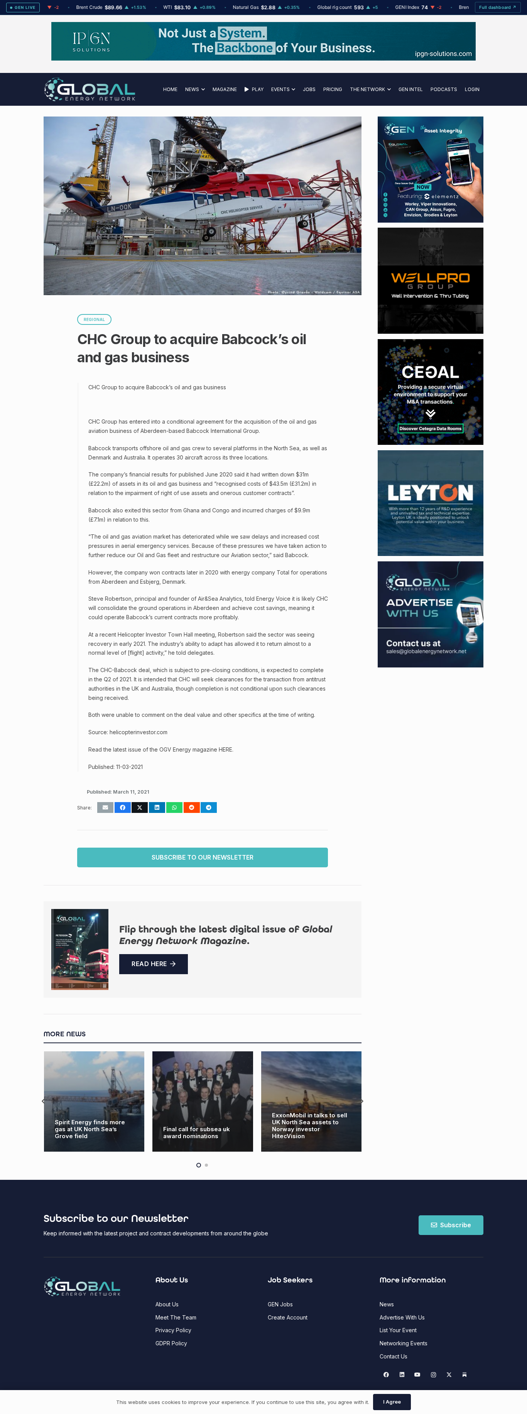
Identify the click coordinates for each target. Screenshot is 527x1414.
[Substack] (464, 1375)
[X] (449, 1375)
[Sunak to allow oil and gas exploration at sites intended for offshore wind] (311, 1101)
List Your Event (398, 1330)
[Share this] (123, 807)
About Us (167, 1304)
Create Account (287, 1317)
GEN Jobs (280, 1304)
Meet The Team (175, 1317)
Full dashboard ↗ (498, 7)
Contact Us (393, 1356)
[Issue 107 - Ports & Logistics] (79, 949)
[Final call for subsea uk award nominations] (94, 1101)
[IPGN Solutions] (263, 58)
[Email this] (105, 807)
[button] (202, 89)
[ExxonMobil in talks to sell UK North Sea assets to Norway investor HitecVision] (202, 1101)
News (387, 1304)
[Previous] (43, 1101)
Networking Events (403, 1343)
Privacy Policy (173, 1330)
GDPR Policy (171, 1343)
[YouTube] (417, 1375)
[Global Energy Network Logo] (90, 89)
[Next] (361, 1101)
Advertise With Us (402, 1317)
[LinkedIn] (402, 1375)
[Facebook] (386, 1375)
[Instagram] (433, 1375)
